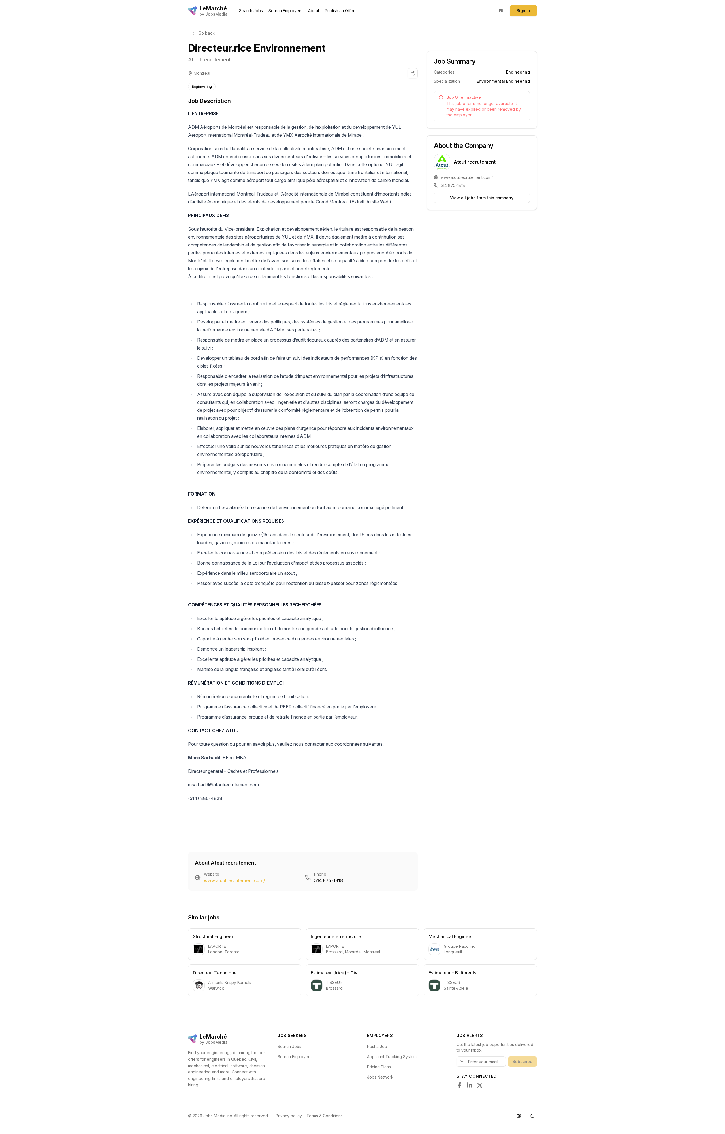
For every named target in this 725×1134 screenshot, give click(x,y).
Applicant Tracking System (392, 1056)
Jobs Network (380, 1077)
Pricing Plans (379, 1066)
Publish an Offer (340, 10)
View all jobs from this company (481, 197)
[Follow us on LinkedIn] (469, 1085)
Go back (206, 33)
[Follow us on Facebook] (459, 1085)
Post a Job (377, 1046)
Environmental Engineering (503, 81)
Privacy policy (289, 1115)
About (313, 10)
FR (501, 10)
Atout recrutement (209, 60)
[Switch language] (518, 1115)
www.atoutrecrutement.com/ (234, 880)
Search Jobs (251, 10)
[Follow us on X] (480, 1085)
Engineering (202, 86)
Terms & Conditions (324, 1115)
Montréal (202, 73)
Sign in (523, 10)
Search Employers (285, 10)
